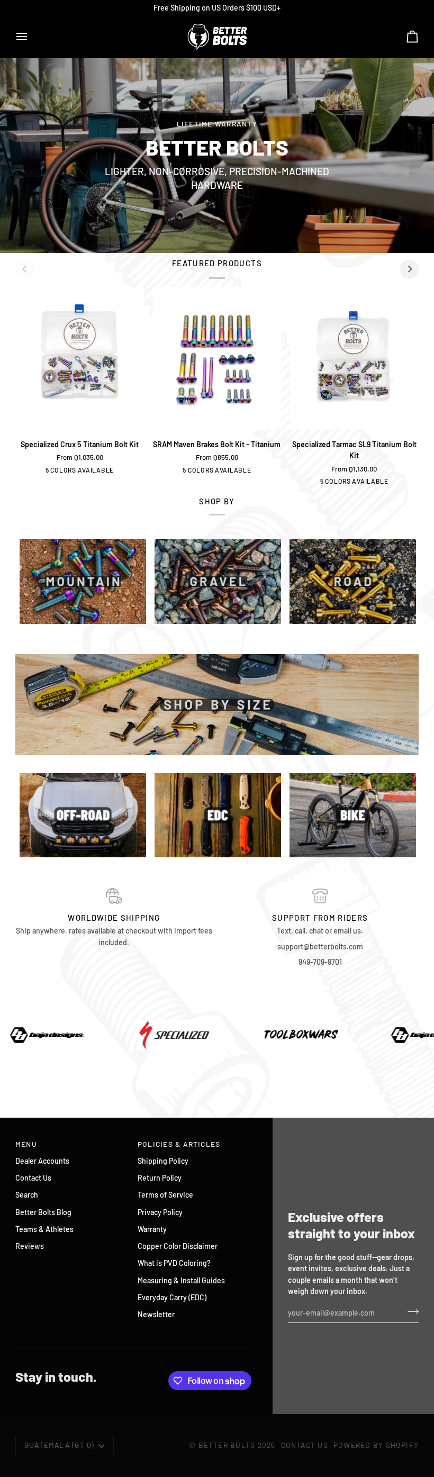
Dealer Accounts (42, 1160)
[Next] (409, 269)
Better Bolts (227, 1444)
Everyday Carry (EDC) (172, 1297)
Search (26, 1194)
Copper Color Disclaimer (178, 1246)
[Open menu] (31, 36)
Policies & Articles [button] (179, 1143)
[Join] (410, 1311)
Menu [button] (26, 1143)
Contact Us (33, 1177)
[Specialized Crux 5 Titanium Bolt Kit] (79, 359)
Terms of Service (165, 1194)
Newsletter (156, 1314)
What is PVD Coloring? (174, 1262)
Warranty (152, 1229)
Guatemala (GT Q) (59, 1444)
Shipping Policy (163, 1160)
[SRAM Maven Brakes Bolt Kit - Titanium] (216, 359)
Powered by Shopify (376, 1444)
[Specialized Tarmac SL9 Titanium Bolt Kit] (354, 359)
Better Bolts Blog (43, 1212)
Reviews (29, 1246)
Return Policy (160, 1177)
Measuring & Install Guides (181, 1280)
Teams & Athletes (44, 1229)
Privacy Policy (160, 1212)
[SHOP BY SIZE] (217, 704)
